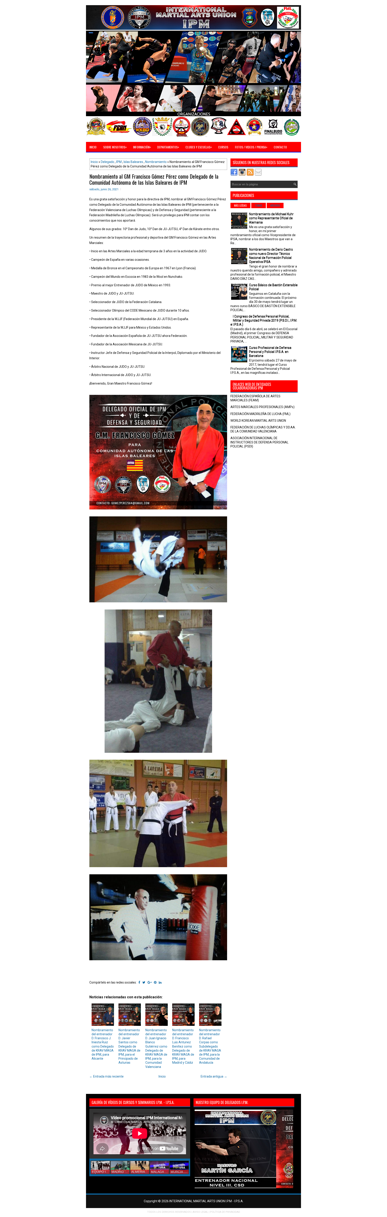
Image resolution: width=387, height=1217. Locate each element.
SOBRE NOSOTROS (115, 146)
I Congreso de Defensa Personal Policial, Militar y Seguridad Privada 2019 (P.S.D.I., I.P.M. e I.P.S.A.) (263, 320)
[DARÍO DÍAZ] (266, 1187)
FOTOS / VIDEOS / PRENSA (251, 146)
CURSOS (223, 147)
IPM (119, 162)
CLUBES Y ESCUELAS (198, 146)
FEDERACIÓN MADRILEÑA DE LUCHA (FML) (260, 414)
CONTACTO (280, 147)
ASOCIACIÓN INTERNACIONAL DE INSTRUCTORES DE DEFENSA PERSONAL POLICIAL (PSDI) (259, 442)
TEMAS (258, 205)
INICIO (93, 147)
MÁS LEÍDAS (240, 205)
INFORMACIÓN (142, 146)
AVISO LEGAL (200, 1212)
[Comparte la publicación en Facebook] (139, 982)
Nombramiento (156, 162)
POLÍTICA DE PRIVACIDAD (225, 1212)
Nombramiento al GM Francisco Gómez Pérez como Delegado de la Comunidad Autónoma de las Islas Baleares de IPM (153, 179)
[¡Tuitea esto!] (143, 982)
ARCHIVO (275, 205)
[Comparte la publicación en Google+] (149, 982)
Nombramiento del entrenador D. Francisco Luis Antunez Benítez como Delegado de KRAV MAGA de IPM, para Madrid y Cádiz (183, 1046)
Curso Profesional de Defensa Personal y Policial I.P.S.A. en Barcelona (270, 351)
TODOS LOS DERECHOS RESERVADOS (169, 1212)
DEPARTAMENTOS (168, 146)
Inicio (94, 162)
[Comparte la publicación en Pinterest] (155, 982)
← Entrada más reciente (106, 1076)
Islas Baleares (133, 162)
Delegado (107, 162)
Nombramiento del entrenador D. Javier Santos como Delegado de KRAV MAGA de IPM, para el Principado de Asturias (129, 1046)
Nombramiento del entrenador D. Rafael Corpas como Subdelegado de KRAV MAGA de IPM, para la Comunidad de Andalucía (210, 1046)
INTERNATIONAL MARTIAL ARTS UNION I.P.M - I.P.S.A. (206, 1201)
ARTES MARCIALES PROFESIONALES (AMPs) (262, 407)
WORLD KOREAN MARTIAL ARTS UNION (258, 420)
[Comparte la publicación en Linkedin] (160, 982)
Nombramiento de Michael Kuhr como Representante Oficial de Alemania (271, 218)
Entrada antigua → (214, 1076)
